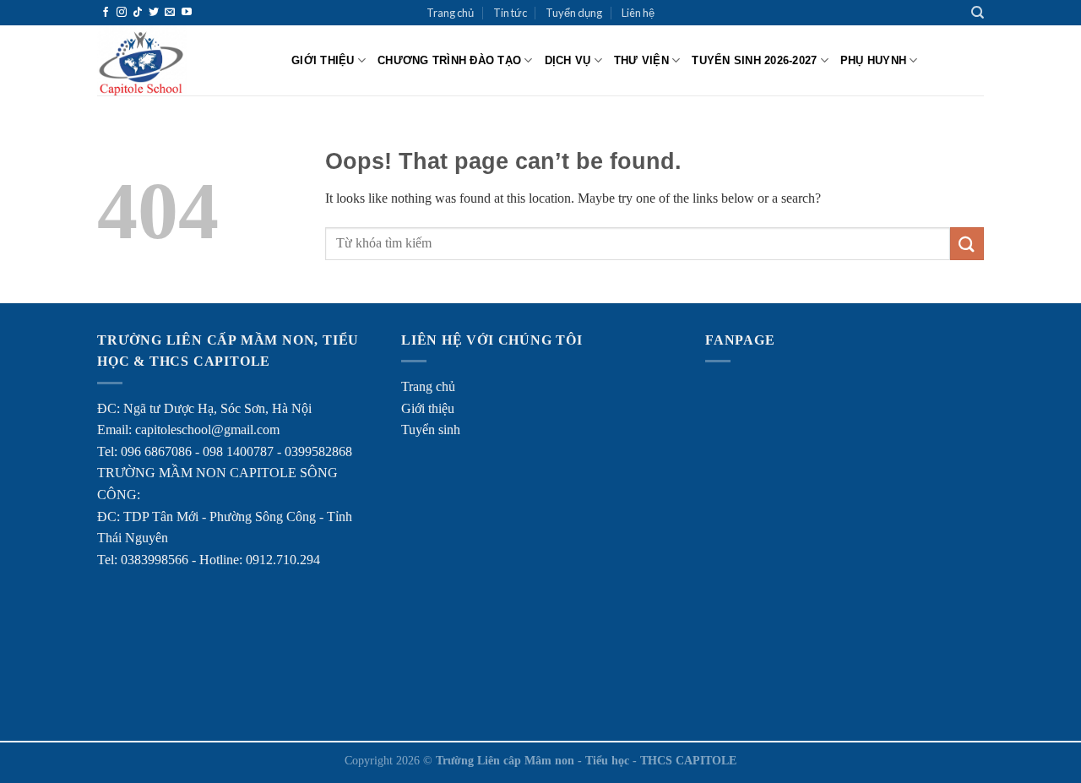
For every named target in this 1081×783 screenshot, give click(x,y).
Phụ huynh (873, 60)
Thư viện (641, 60)
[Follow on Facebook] (105, 13)
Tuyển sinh (430, 429)
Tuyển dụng (574, 12)
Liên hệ (638, 12)
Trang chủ (450, 12)
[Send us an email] (170, 13)
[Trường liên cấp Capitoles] (181, 60)
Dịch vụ (568, 60)
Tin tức (510, 12)
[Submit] (967, 243)
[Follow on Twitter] (154, 13)
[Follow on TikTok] (138, 13)
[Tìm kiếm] (977, 12)
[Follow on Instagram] (122, 13)
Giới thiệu (323, 60)
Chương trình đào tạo (449, 60)
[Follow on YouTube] (187, 13)
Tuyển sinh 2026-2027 (754, 60)
